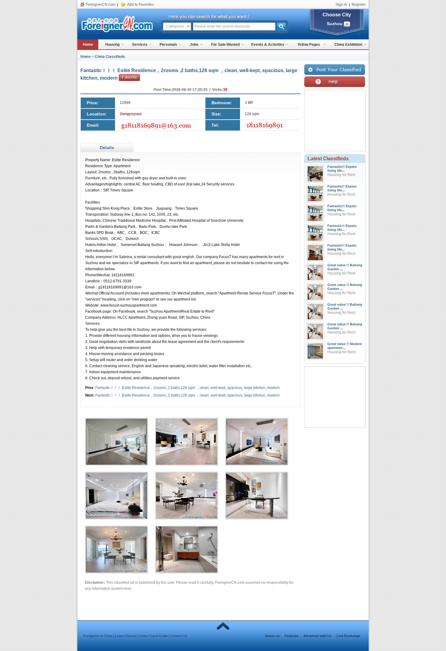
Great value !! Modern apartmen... (344, 346)
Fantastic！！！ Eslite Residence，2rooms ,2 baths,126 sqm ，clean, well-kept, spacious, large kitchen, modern (187, 388)
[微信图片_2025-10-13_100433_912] (259, 445)
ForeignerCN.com (100, 4)
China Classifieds (110, 57)
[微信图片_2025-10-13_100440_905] (259, 499)
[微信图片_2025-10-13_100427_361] (119, 445)
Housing (112, 44)
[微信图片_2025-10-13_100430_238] (189, 445)
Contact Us (179, 636)
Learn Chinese (126, 636)
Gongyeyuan (131, 114)
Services (139, 44)
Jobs (194, 44)
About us (272, 636)
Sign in (341, 4)
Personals (168, 44)
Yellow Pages (308, 44)
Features (292, 636)
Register (359, 4)
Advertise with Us (317, 636)
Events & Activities (267, 44)
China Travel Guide (153, 636)
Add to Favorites (140, 4)
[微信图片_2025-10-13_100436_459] (119, 499)
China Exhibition (348, 44)
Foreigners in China (97, 636)
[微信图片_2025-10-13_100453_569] (119, 552)
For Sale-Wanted (225, 44)
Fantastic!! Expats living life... (341, 168)
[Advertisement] (208, 147)
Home (88, 44)
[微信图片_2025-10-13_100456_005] (189, 552)
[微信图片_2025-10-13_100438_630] (189, 499)
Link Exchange (348, 636)
